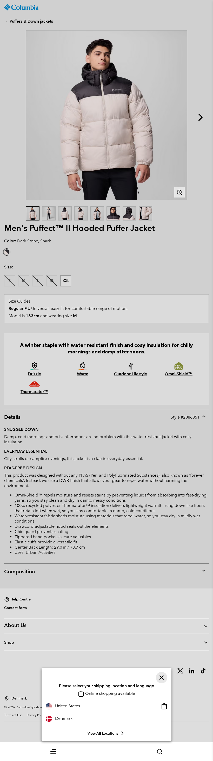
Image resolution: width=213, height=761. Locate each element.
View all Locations (103, 733)
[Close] (161, 677)
